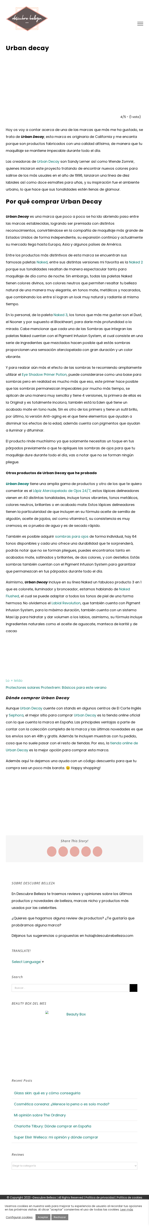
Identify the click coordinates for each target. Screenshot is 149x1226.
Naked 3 (61, 314)
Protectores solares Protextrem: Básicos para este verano (56, 687)
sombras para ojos (71, 536)
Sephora (16, 715)
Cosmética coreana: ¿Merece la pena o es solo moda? (61, 1104)
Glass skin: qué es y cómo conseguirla (47, 1093)
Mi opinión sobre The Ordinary (40, 1115)
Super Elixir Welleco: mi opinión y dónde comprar (56, 1137)
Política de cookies (129, 1197)
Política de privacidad (100, 1197)
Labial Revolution (66, 603)
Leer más (126, 1209)
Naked (42, 262)
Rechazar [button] (60, 1217)
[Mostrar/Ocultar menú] (140, 23)
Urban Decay (48, 161)
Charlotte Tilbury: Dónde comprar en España (52, 1126)
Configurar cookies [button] (19, 1217)
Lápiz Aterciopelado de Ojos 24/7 (62, 490)
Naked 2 (136, 262)
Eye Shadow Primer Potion (44, 374)
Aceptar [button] (43, 1217)
